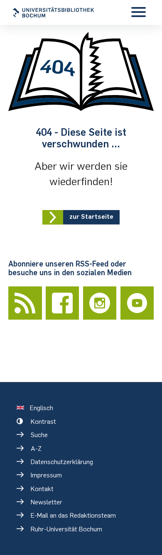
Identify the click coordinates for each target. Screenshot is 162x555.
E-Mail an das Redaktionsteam (73, 515)
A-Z (36, 448)
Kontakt (42, 489)
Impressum (46, 475)
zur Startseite (91, 216)
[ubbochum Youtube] (137, 303)
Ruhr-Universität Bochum (66, 529)
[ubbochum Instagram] (99, 303)
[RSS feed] (25, 303)
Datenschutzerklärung (62, 462)
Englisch (41, 408)
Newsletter (46, 502)
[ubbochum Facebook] (62, 303)
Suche (39, 435)
